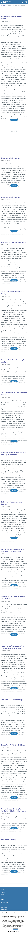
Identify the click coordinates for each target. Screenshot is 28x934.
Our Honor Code (4, 905)
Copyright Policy (4, 902)
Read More (14, 185)
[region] (14, 922)
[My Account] (26, 1)
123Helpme (3, 5)
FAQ (1, 896)
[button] (2, 2)
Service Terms (4, 909)
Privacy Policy (4, 907)
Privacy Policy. (15, 929)
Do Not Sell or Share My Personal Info (13, 931)
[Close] (25, 912)
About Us (3, 892)
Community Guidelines (5, 904)
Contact (2, 894)
